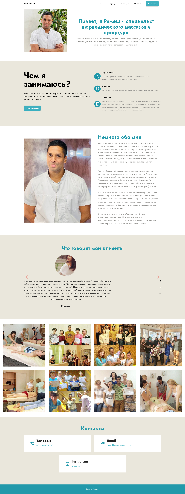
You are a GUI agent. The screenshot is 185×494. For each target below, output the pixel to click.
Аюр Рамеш (29, 4)
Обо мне (125, 3)
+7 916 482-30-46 (44, 442)
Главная (100, 3)
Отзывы (137, 3)
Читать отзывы (32, 108)
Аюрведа (112, 3)
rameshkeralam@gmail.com (119, 442)
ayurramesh (76, 462)
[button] (27, 277)
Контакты (152, 3)
